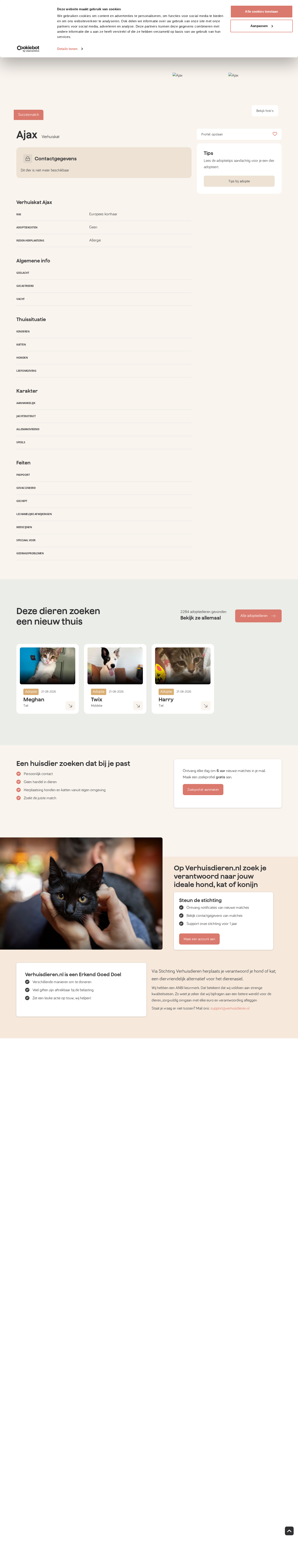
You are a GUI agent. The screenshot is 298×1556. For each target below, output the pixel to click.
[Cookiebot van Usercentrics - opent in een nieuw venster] (28, 49)
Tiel (25, 705)
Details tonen (67, 49)
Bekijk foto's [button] (265, 111)
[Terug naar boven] (289, 1531)
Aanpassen (259, 26)
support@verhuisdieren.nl (230, 1008)
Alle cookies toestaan (261, 11)
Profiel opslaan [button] (212, 134)
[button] (199, 96)
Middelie (96, 705)
